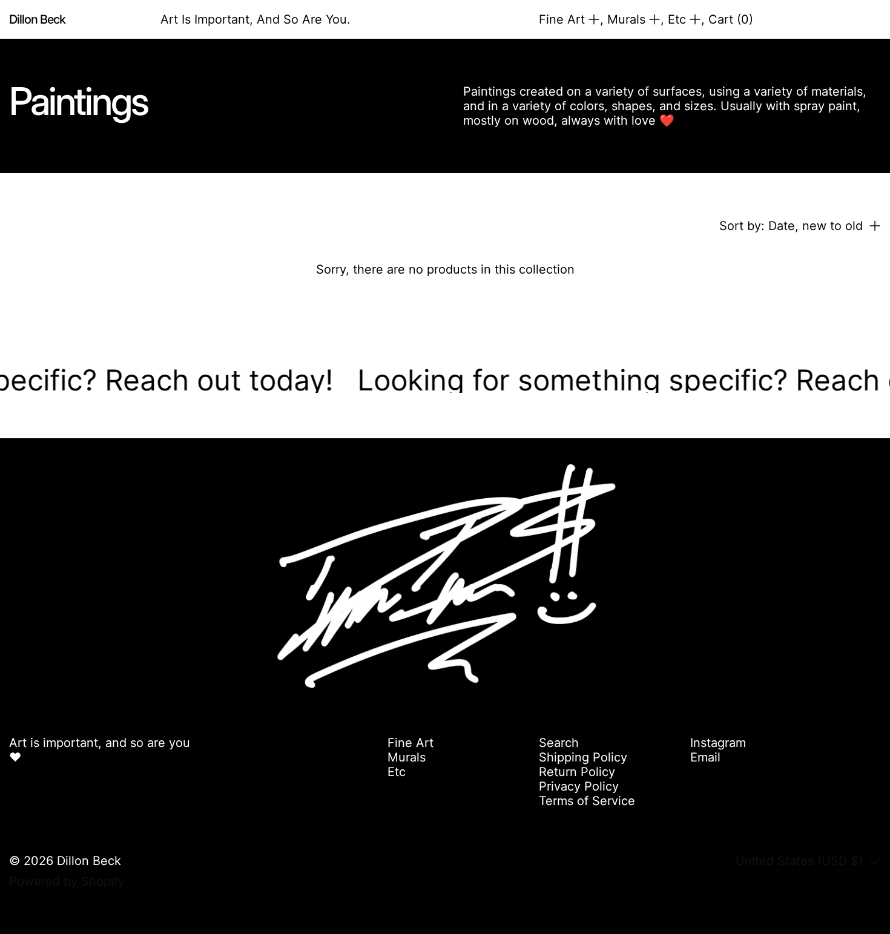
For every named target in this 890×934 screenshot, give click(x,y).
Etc (396, 772)
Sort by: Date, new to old (791, 226)
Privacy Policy (579, 786)
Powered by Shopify (67, 881)
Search (559, 742)
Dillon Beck (89, 860)
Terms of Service (587, 801)
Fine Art (410, 742)
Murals (406, 757)
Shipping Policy (583, 757)
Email (705, 757)
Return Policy (577, 772)
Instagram (718, 742)
